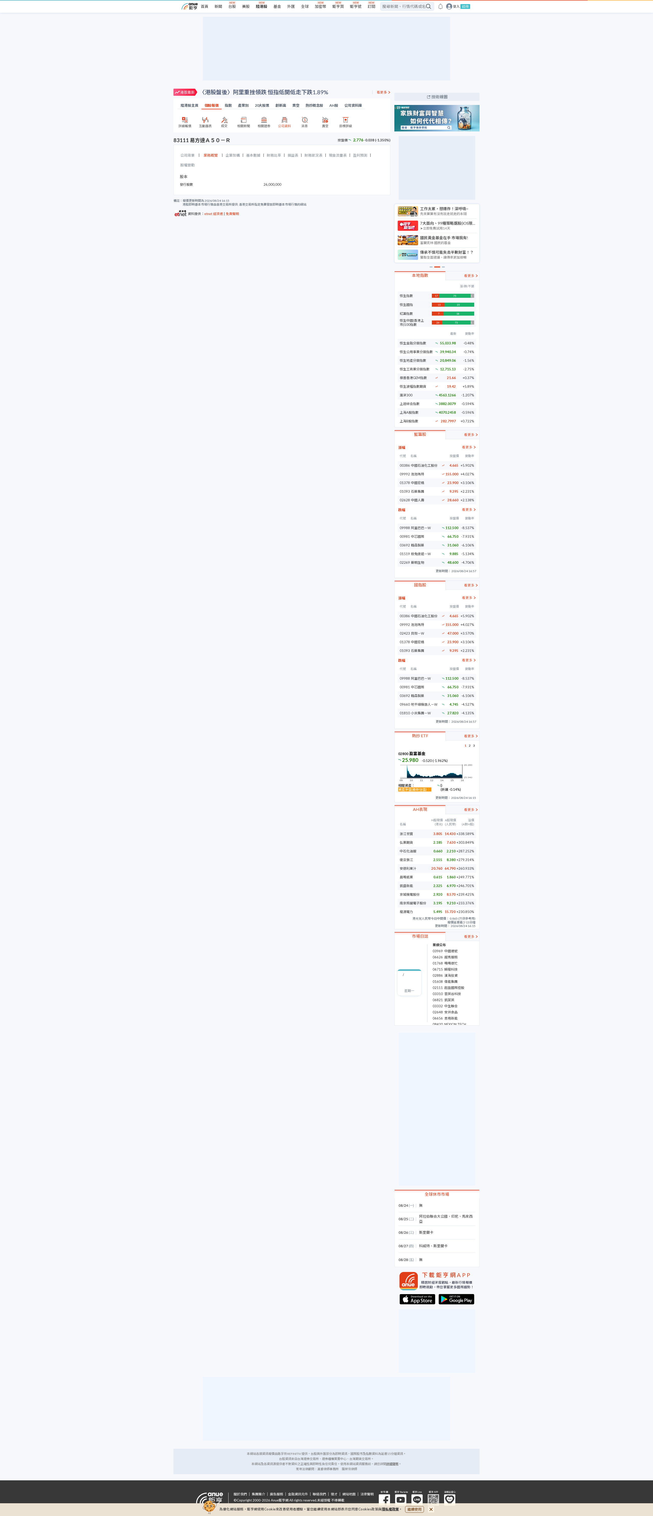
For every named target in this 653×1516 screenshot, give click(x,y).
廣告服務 (276, 1494)
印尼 (454, 1216)
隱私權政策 (390, 1509)
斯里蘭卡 (426, 1232)
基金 (277, 6)
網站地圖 (349, 1494)
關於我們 (240, 1494)
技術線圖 (439, 96)
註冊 (465, 6)
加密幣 (320, 6)
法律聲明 (367, 1494)
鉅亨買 (338, 6)
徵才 (334, 1494)
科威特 (424, 1246)
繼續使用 (414, 1509)
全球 (305, 6)
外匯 (291, 6)
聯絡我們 (319, 1494)
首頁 (204, 6)
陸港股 (261, 6)
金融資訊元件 (298, 1494)
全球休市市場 (437, 1194)
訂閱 (371, 6)
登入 (456, 6)
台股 (232, 6)
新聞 (218, 6)
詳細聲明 (392, 1464)
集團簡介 (258, 1494)
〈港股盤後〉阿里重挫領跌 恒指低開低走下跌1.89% (263, 92)
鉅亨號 (355, 6)
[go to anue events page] (440, 6)
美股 (246, 6)
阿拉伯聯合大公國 (433, 1216)
